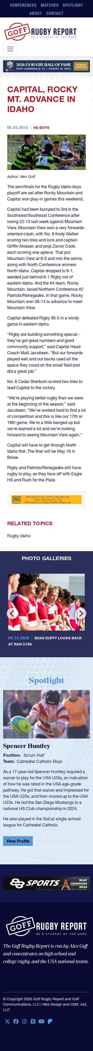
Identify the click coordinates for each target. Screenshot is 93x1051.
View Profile (17, 841)
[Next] (80, 613)
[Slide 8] (66, 847)
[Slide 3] (33, 847)
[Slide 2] (26, 847)
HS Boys (41, 127)
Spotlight (73, 5)
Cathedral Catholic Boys (39, 761)
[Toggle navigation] (10, 49)
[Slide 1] (19, 847)
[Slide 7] (60, 847)
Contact (55, 13)
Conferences (23, 5)
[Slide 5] (46, 847)
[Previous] (12, 613)
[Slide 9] (73, 847)
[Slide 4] (39, 847)
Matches (50, 5)
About (35, 13)
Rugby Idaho (18, 535)
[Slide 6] (53, 847)
